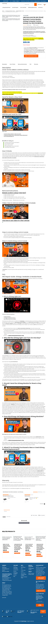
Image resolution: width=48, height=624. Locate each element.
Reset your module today (31, 56)
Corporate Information (15, 568)
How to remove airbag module (31, 574)
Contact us (32, 1)
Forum (22, 571)
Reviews (14, 571)
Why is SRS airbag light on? (9, 136)
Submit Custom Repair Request (41, 578)
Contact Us (43, 611)
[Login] (40, 4)
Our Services (15, 569)
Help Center (23, 567)
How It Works (27, 1)
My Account (23, 573)
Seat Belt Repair (15, 7)
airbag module (40, 470)
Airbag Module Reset (6, 7)
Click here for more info (31, 53)
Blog (14, 576)
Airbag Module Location (23, 575)
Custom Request (43, 1)
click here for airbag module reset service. (33, 39)
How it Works (12, 64)
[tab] (34, 515)
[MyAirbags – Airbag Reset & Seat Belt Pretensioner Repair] (4, 3)
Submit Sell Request (40, 590)
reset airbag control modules (20, 322)
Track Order (23, 1)
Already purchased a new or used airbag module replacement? (15, 135)
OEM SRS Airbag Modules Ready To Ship (16, 335)
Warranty (36, 64)
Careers (14, 575)
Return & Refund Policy (24, 577)
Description (4, 64)
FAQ (30, 64)
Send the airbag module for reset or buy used (12, 133)
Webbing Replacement (32, 7)
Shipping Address (37, 1)
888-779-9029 (5, 1)
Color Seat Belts (23, 7)
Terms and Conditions (15, 573)
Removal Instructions (22, 64)
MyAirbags (22, 321)
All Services (40, 7)
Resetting (12, 404)
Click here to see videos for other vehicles (15, 221)
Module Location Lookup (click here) (14, 193)
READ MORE (4, 597)
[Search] (35, 4)
